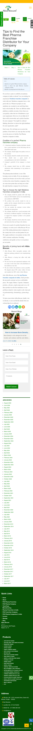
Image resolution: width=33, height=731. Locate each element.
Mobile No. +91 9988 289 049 (11, 708)
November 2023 (8, 462)
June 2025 (7, 427)
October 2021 (8, 495)
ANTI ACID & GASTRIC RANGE (11, 654)
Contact (5, 616)
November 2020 (8, 510)
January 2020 (8, 522)
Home (6, 67)
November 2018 (8, 545)
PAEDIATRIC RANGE (8, 644)
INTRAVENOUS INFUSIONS (10, 680)
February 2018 (8, 564)
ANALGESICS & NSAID (9, 656)
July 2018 (7, 555)
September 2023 (8, 465)
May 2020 (7, 517)
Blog (13, 67)
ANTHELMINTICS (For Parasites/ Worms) (13, 670)
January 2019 (8, 541)
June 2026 (7, 405)
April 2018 (7, 559)
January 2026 (8, 415)
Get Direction (7, 702)
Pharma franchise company (14, 141)
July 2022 (7, 481)
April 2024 (7, 453)
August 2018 (7, 552)
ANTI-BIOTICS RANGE (9, 640)
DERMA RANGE (7, 661)
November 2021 (8, 493)
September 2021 (8, 498)
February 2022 (8, 491)
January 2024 (8, 460)
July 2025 (7, 424)
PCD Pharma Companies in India (12, 614)
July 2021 (7, 503)
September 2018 (8, 550)
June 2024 (7, 448)
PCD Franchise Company (10, 612)
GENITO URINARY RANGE (10, 649)
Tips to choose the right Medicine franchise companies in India (16, 86)
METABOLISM (7, 653)
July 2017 (7, 578)
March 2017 (7, 583)
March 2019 (7, 536)
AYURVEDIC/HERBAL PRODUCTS (11, 672)
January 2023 (8, 474)
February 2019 (8, 538)
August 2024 (7, 443)
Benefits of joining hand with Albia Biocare (14, 89)
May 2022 (7, 484)
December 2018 (8, 543)
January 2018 (8, 567)
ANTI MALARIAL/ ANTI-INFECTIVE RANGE (13, 642)
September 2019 (8, 526)
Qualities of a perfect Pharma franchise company (16, 84)
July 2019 (7, 529)
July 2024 (7, 446)
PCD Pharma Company (9, 604)
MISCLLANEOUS (8, 682)
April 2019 (7, 533)
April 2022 (7, 486)
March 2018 (7, 562)
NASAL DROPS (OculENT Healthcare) (12, 679)
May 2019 (7, 531)
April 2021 (7, 507)
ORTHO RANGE (7, 647)
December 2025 (8, 417)
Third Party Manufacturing (7, 607)
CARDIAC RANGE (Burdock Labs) (12, 673)
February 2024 (8, 457)
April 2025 (7, 429)
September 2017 (8, 576)
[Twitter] (13, 306)
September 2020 (8, 512)
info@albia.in (26, 21)
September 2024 (8, 441)
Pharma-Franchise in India (10, 610)
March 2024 (7, 455)
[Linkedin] (16, 306)
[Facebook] (9, 306)
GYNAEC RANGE (8, 646)
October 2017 (8, 574)
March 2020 (7, 519)
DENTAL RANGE (8, 665)
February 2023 (8, 472)
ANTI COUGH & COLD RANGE (11, 651)
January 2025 (8, 434)
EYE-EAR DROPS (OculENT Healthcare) (13, 677)
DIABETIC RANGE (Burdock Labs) (12, 675)
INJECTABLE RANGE (9, 663)
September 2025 (8, 422)
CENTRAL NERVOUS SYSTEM (11, 667)
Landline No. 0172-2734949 (11, 705)
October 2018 (8, 548)
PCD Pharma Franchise (9, 602)
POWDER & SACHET (8, 660)
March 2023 (7, 469)
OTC (5, 684)
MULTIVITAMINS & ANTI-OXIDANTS (12, 668)
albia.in (3, 624)
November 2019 (8, 524)
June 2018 (7, 557)
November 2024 (8, 438)
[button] (12, 344)
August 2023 (7, 467)
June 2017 (7, 581)
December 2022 (8, 476)
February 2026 (8, 412)
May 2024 (7, 450)
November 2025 (8, 419)
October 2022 (8, 479)
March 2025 (7, 431)
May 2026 (7, 408)
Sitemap (5, 618)
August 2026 (7, 403)
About (4, 600)
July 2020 (7, 514)
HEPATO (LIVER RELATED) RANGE (12, 658)
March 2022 (7, 488)
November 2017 (8, 571)
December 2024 (8, 436)
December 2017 (8, 569)
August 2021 (7, 500)
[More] (23, 306)
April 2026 (7, 410)
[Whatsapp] (19, 306)
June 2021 (7, 505)
